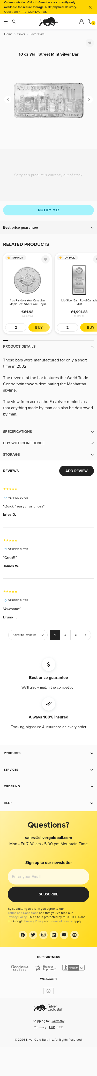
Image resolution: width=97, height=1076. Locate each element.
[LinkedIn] (54, 935)
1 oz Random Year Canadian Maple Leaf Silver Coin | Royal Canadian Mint (28, 302)
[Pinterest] (74, 935)
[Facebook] (23, 935)
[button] (48, 227)
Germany (58, 1021)
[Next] (89, 99)
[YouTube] (64, 935)
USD (60, 1027)
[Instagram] (43, 935)
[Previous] (7, 99)
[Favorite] (90, 43)
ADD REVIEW (76, 471)
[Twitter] (33, 935)
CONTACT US (37, 12)
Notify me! (48, 210)
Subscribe (48, 894)
